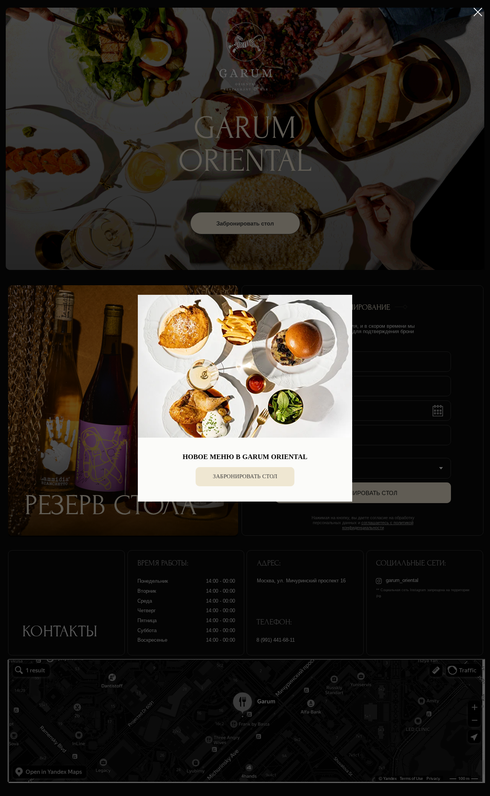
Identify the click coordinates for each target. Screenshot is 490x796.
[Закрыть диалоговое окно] (478, 12)
